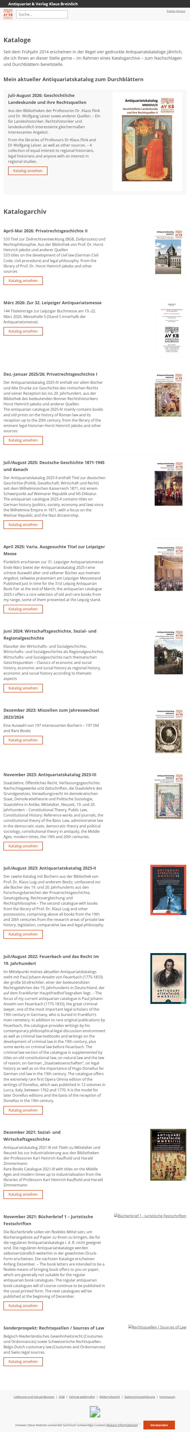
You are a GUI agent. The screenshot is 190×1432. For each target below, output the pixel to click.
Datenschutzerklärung (139, 1397)
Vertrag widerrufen (82, 1397)
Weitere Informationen (122, 1425)
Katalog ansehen (27, 170)
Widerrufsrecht (109, 1397)
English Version (176, 11)
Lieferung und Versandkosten (34, 1397)
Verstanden (159, 1425)
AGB (62, 1397)
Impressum (167, 1397)
